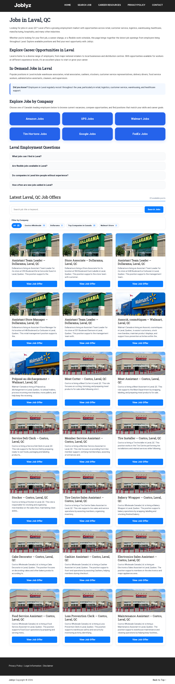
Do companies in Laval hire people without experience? (40, 175)
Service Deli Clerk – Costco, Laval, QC (30, 439)
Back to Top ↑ (159, 680)
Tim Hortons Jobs (35, 134)
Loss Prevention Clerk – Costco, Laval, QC (86, 617)
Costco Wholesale (35, 225)
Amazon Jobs (35, 118)
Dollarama (56, 225)
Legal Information (32, 665)
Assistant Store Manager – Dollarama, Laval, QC (30, 321)
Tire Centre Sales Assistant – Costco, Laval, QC (84, 499)
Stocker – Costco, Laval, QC (30, 497)
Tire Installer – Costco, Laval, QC (139, 438)
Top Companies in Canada (81, 225)
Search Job (84, 5)
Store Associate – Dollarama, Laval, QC (84, 262)
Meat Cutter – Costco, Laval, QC (85, 379)
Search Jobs (154, 209)
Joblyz (12, 680)
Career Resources (109, 5)
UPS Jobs (87, 118)
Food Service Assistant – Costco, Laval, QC (33, 617)
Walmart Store (108, 225)
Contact (157, 5)
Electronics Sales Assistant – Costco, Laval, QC (137, 558)
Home (67, 5)
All (16, 225)
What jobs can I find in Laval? (27, 156)
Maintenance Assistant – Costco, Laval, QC (140, 617)
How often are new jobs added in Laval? (32, 185)
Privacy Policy (136, 5)
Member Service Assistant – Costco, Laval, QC (84, 439)
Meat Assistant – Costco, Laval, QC (138, 380)
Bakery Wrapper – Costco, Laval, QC (139, 499)
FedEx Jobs (140, 134)
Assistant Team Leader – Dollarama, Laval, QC (28, 262)
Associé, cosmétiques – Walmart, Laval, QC (140, 321)
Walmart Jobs (140, 118)
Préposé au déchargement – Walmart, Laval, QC (31, 380)
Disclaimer (48, 665)
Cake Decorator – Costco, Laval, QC (32, 558)
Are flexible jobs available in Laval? (29, 166)
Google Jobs (87, 134)
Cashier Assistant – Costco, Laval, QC (87, 558)
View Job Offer (35, 284)
